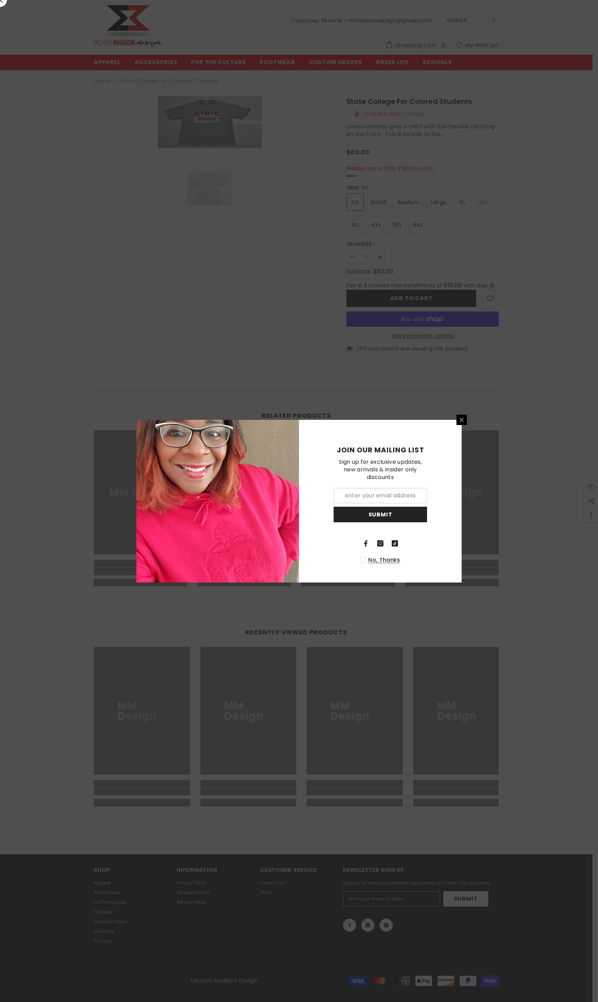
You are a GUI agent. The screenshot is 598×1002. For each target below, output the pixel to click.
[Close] (461, 420)
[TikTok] (395, 543)
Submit (380, 514)
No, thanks (384, 560)
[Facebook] (366, 543)
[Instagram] (380, 543)
